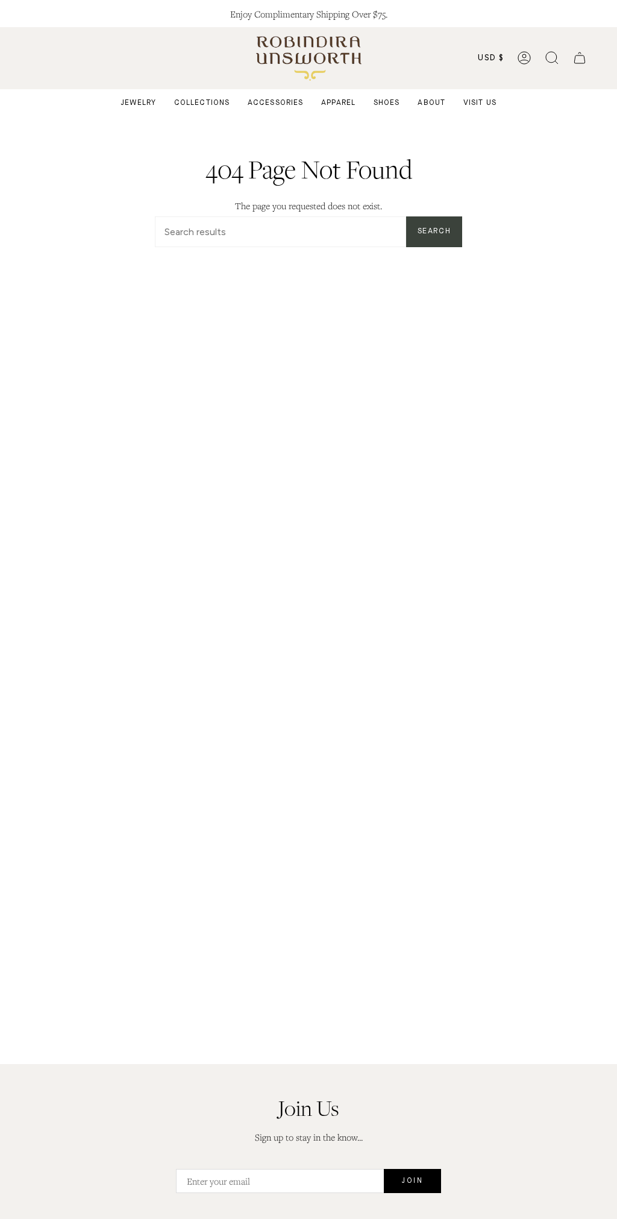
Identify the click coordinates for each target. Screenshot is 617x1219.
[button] (552, 58)
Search (434, 231)
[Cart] (580, 58)
